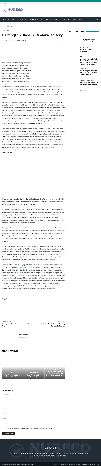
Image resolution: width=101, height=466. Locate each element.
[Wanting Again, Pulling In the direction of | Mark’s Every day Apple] (73, 71)
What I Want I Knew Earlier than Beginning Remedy (89, 83)
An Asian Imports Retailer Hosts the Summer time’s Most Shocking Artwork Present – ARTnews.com (54, 374)
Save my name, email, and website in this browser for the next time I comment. (28, 428)
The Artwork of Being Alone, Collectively (12, 376)
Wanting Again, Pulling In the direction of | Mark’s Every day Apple (88, 72)
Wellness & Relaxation (86, 80)
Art (12, 372)
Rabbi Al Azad (11, 40)
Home (4, 26)
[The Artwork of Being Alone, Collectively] (12, 366)
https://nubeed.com (23, 337)
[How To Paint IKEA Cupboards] (33, 366)
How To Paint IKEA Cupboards (33, 376)
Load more (83, 90)
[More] (55, 47)
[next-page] (6, 382)
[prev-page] (3, 382)
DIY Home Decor (33, 372)
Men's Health (83, 68)
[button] (97, 19)
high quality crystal (26, 267)
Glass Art (9, 26)
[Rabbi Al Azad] (3, 40)
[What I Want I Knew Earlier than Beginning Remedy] (73, 82)
